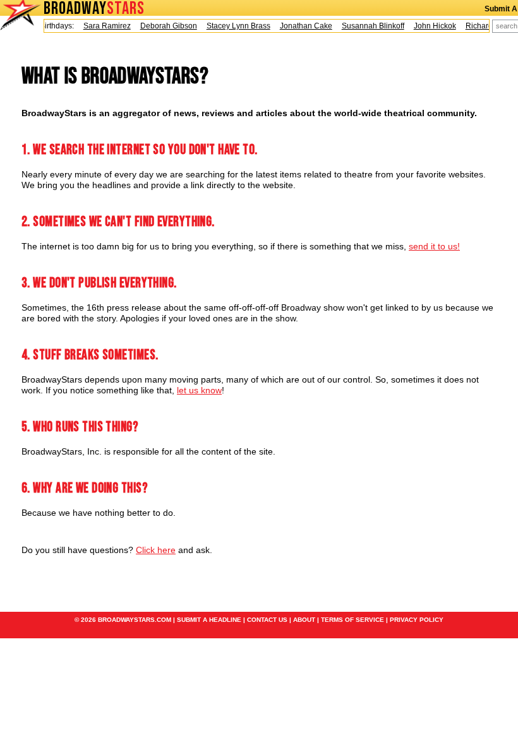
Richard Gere (484, 25)
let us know (199, 390)
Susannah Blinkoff (368, 25)
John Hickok (430, 25)
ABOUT (304, 619)
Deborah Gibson (164, 25)
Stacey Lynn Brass (234, 25)
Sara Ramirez (102, 25)
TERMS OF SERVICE (352, 619)
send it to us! (434, 246)
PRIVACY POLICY (416, 619)
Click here (156, 550)
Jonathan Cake (301, 25)
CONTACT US (267, 619)
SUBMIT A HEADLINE (209, 619)
